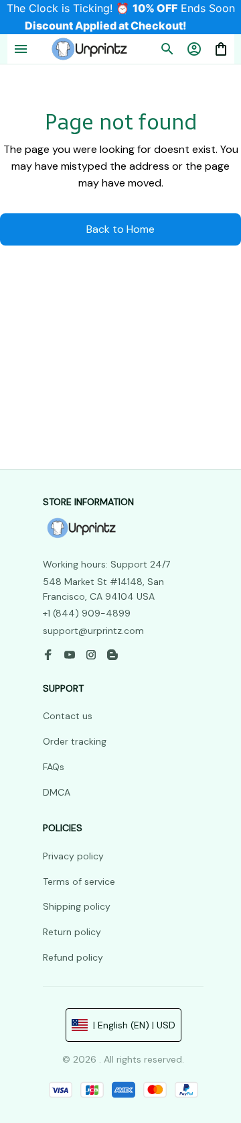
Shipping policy (76, 906)
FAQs (53, 767)
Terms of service (79, 881)
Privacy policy (73, 856)
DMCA (56, 792)
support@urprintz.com (93, 631)
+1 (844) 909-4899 (87, 613)
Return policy (72, 932)
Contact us (67, 716)
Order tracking (74, 741)
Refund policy (73, 957)
